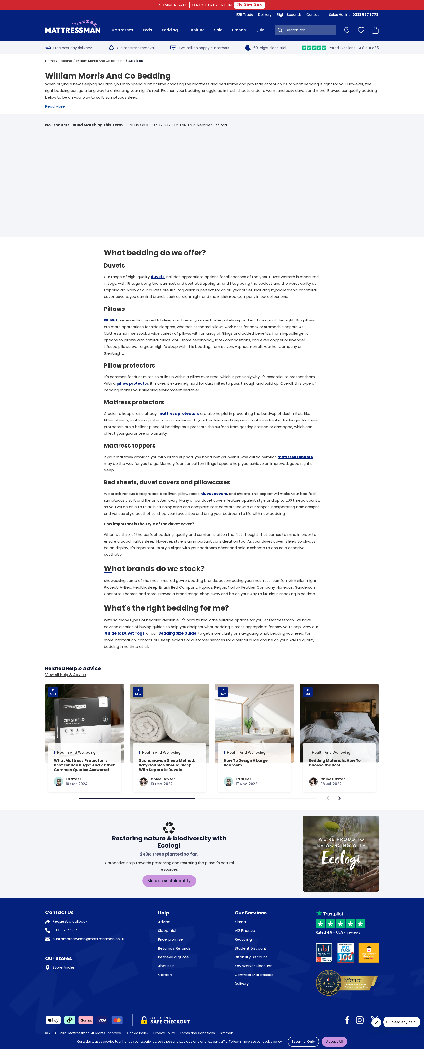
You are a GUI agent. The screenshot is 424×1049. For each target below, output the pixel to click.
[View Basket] (375, 30)
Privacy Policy (164, 1033)
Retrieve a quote (173, 957)
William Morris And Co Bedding (100, 60)
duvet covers (214, 493)
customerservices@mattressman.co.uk (89, 938)
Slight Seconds (289, 14)
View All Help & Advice (65, 674)
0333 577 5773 (66, 930)
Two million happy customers (204, 47)
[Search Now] (279, 30)
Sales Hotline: (353, 14)
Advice (164, 921)
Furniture (196, 30)
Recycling (243, 939)
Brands (239, 30)
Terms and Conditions (197, 1033)
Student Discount (250, 948)
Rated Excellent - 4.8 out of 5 (354, 47)
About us (166, 965)
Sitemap (226, 1033)
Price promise (170, 939)
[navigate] (339, 798)
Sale (218, 30)
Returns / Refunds (174, 948)
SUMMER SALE (173, 5)
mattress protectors (178, 413)
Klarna (240, 921)
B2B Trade (244, 14)
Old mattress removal (136, 47)
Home (50, 60)
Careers (165, 974)
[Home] (72, 30)
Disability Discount (251, 957)
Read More (55, 106)
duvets (158, 276)
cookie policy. (272, 1041)
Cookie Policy (137, 1033)
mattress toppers (295, 456)
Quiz (259, 30)
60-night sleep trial (269, 47)
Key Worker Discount (253, 965)
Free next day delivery (73, 47)
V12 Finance (245, 930)
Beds (147, 30)
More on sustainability (169, 880)
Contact (313, 14)
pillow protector (132, 383)
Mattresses (122, 30)
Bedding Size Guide (177, 633)
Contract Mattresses (254, 974)
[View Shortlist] (361, 30)
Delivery (265, 14)
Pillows (111, 320)
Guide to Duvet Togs (125, 633)
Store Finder (63, 967)
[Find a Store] (347, 30)
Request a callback (70, 921)
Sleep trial (167, 930)
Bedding (170, 30)
